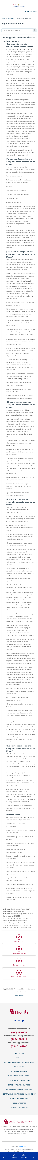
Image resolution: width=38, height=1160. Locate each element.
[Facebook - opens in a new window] (15, 1021)
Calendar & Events (19, 1071)
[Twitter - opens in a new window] (23, 1021)
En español (11, 18)
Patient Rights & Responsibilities (19, 1089)
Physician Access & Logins (19, 1080)
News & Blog (19, 1067)
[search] (17, 30)
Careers (19, 1058)
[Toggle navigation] (3, 13)
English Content (32, 11)
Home (3, 18)
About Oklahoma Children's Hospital (19, 1062)
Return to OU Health (19, 1108)
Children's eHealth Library (19, 1076)
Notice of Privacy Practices (19, 1085)
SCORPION (22, 1146)
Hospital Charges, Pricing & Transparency (19, 1094)
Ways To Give (19, 1053)
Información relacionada (24, 18)
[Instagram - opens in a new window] (19, 1021)
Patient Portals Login (19, 1099)
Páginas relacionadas (12, 23)
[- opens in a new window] (19, 1122)
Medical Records (19, 1103)
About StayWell (19, 995)
